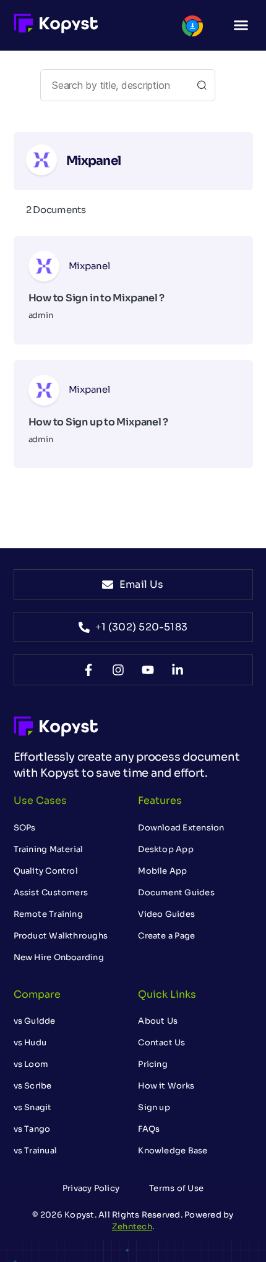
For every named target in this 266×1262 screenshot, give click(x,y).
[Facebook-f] (88, 670)
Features (160, 800)
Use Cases (40, 800)
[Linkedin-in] (177, 670)
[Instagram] (118, 670)
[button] (241, 25)
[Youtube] (148, 670)
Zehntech (132, 1226)
